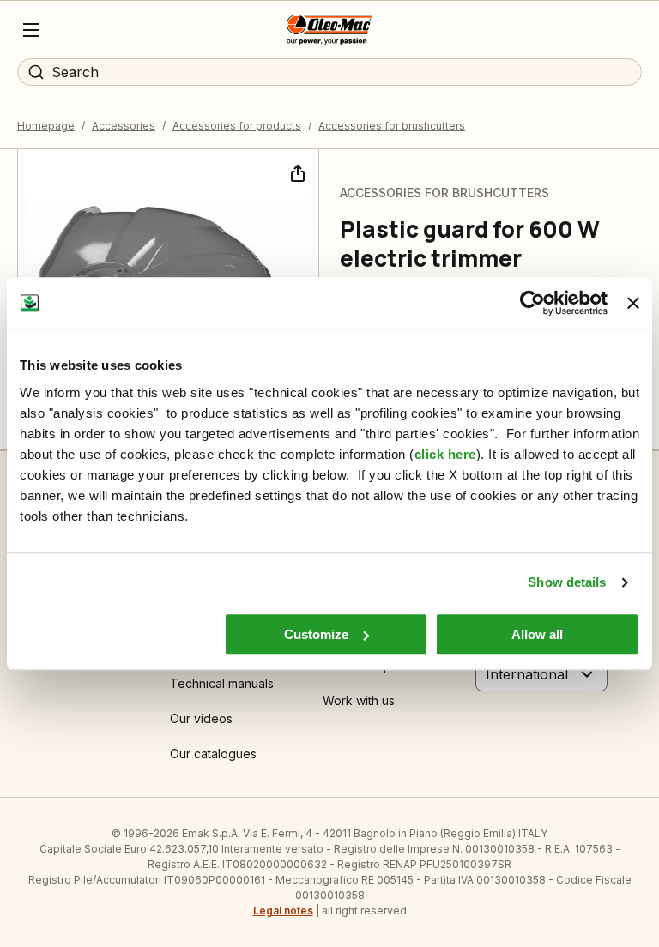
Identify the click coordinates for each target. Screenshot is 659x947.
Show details (567, 582)
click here (445, 454)
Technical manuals (222, 683)
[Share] (296, 171)
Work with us (359, 700)
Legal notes (283, 910)
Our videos (201, 718)
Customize (316, 634)
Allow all (537, 634)
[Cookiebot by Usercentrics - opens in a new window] (532, 303)
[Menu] (31, 30)
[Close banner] (633, 303)
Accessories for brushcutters (391, 125)
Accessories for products (236, 125)
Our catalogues (213, 753)
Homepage (46, 125)
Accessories (123, 125)
